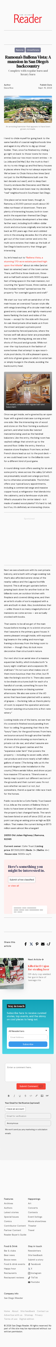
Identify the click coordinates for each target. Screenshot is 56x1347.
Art (29, 1203)
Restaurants (10, 1273)
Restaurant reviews (14, 1277)
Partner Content (12, 1230)
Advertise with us (13, 1315)
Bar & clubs (10, 1250)
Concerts (33, 1207)
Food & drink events (14, 1264)
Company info (11, 1293)
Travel (31, 1230)
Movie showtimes (37, 1221)
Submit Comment (29, 1086)
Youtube (35, 1282)
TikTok (34, 1277)
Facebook (35, 1264)
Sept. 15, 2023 (45, 88)
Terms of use (10, 1319)
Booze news (10, 1259)
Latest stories (11, 1212)
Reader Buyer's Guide (15, 1234)
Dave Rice (8, 88)
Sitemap (28, 1315)
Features (8, 1199)
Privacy (39, 1315)
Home (7, 1311)
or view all (13, 885)
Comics (8, 1221)
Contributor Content (15, 1225)
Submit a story (35, 1259)
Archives (8, 1203)
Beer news (9, 1255)
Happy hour (10, 1268)
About (15, 1311)
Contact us (43, 1311)
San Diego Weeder (13, 1298)
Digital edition (26, 1319)
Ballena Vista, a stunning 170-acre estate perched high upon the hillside (25, 261)
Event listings (35, 1216)
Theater (32, 1225)
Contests (33, 1212)
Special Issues (11, 1216)
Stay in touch (35, 1246)
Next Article (34, 959)
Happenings (34, 1199)
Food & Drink (10, 1246)
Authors (8, 1207)
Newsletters (34, 1250)
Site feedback (35, 1255)
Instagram (35, 1273)
